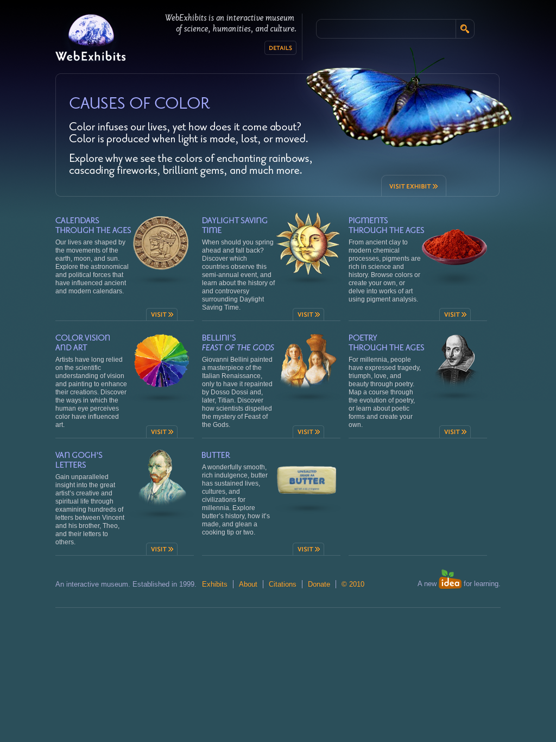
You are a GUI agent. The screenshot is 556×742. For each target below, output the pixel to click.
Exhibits (215, 584)
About (248, 584)
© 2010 (353, 584)
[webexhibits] (90, 38)
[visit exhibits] (139, 101)
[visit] (162, 314)
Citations (282, 584)
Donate (319, 584)
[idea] (450, 586)
